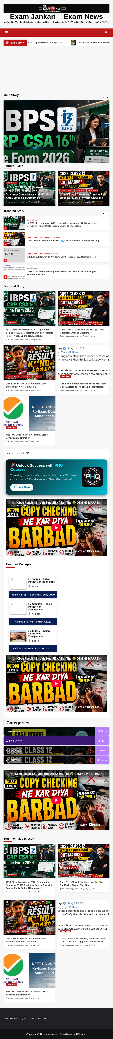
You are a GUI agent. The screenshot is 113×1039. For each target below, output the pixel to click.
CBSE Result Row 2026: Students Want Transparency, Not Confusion (61, 240)
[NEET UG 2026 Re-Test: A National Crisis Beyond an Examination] (14, 272)
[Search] (106, 32)
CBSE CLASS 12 (67, 190)
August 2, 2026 (36, 202)
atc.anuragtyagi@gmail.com (18, 202)
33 (102, 760)
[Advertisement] (56, 69)
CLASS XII (54, 237)
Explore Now (22, 487)
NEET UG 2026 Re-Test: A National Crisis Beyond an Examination (59, 273)
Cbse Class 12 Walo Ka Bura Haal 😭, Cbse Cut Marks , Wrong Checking (57, 42)
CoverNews (66, 1034)
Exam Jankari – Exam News (56, 16)
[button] (6, 32)
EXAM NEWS (93, 190)
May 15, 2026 (90, 390)
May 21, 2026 (90, 202)
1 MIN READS (13, 731)
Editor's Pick (11, 183)
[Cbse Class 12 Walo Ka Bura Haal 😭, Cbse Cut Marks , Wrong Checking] (56, 153)
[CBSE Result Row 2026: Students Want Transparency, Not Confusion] (14, 239)
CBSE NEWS (80, 190)
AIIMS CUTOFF (14, 741)
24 (102, 731)
